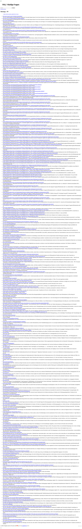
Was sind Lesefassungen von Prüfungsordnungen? (12, 521)
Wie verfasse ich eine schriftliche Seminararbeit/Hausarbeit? (14, 309)
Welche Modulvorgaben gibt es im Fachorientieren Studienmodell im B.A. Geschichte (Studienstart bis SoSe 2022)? (25, 124)
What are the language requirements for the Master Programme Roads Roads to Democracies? (20, 286)
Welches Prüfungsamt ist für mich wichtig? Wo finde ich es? (14, 234)
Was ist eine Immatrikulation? (8, 386)
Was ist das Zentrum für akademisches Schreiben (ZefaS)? (14, 519)
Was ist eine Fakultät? (7, 383)
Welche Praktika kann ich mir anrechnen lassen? (12, 58)
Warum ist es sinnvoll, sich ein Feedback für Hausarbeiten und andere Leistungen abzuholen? (20, 426)
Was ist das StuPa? (6, 354)
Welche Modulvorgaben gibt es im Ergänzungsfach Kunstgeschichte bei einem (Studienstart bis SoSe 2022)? (23, 179)
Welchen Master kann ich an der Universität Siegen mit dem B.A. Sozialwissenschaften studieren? (21, 485)
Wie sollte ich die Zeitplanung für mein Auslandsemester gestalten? (15, 65)
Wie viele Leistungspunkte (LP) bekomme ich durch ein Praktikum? (16, 60)
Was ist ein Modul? (6, 370)
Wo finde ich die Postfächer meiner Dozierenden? (12, 436)
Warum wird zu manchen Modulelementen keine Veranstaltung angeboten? (17, 54)
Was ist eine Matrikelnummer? (8, 367)
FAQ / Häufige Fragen (10, 5)
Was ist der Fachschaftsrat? (8, 361)
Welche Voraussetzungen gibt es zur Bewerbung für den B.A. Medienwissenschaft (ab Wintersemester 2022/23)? (24, 30)
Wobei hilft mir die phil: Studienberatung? (11, 494)
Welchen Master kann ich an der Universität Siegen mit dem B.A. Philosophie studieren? (19, 482)
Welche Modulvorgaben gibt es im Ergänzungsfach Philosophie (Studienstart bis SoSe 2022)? (20, 185)
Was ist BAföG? (6, 363)
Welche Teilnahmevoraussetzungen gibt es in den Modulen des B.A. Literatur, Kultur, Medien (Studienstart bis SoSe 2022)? (26, 169)
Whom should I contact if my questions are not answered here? (15, 291)
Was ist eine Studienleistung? (8, 20)
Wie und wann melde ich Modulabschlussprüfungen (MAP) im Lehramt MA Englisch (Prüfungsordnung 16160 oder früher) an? (27, 506)
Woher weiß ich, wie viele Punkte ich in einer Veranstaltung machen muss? (17, 67)
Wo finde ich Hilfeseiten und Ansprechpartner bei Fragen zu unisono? (16, 450)
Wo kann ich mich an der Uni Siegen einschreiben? (12, 16)
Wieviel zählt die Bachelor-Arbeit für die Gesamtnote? (13, 72)
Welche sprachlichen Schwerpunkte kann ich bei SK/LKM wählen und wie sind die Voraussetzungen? (22, 42)
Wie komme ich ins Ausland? (8, 415)
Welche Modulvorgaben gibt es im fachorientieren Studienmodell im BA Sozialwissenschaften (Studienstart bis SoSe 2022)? (26, 111)
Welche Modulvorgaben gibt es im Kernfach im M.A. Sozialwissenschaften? (17, 260)
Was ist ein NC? (6, 372)
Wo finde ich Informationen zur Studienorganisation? (13, 501)
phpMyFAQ (24, 525)
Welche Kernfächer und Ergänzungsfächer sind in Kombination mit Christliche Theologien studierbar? (22, 84)
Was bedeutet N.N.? (7, 422)
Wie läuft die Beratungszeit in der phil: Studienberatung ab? (14, 510)
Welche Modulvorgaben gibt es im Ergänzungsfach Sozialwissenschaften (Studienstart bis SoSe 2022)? (22, 188)
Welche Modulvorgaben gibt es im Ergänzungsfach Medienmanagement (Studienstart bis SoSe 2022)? (22, 175)
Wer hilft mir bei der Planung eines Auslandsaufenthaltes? (14, 250)
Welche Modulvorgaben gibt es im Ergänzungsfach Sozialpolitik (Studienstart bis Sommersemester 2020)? (23, 194)
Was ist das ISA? (6, 419)
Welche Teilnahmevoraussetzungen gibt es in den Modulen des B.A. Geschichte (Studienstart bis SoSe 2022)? (24, 211)
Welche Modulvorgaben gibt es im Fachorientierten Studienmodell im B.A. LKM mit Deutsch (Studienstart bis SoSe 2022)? (26, 140)
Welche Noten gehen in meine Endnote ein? (11, 70)
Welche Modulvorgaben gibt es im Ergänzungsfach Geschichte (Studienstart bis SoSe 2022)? (20, 268)
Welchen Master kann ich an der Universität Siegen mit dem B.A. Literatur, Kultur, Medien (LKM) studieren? (23, 479)
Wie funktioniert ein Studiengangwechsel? (11, 231)
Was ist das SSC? (6, 334)
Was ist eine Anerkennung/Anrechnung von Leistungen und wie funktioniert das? (18, 417)
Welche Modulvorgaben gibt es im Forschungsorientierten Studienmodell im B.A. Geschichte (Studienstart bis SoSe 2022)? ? (26, 121)
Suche (13, 7)
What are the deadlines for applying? (10, 278)
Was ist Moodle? (6, 340)
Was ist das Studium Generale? (9, 49)
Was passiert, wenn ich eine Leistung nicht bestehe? (12, 305)
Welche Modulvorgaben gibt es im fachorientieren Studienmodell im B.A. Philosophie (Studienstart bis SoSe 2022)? (25, 131)
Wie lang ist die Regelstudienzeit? (9, 223)
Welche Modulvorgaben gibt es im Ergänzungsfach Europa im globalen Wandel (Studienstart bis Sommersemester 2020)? (26, 192)
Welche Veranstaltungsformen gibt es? (10, 408)
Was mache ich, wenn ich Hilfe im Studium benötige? (13, 492)
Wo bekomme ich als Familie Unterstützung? (11, 394)
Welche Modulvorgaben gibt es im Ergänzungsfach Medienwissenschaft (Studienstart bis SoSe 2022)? (22, 173)
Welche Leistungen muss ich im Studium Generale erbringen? (14, 115)
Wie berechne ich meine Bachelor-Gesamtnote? (12, 74)
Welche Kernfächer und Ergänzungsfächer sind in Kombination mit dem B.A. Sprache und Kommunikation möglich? (25, 93)
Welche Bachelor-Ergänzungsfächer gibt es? (11, 39)
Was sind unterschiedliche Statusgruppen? (11, 429)
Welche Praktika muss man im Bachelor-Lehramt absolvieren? (14, 218)
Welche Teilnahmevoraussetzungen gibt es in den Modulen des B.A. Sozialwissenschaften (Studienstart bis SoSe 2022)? (25, 209)
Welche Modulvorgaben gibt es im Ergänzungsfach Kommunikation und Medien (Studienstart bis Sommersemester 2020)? (26, 197)
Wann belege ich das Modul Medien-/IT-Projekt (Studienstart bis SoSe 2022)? (17, 461)
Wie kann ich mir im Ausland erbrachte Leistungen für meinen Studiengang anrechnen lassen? (20, 254)
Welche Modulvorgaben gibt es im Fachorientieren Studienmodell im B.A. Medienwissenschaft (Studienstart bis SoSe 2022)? (26, 102)
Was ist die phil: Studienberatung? (9, 455)
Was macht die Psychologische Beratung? (11, 388)
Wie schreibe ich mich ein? (8, 45)
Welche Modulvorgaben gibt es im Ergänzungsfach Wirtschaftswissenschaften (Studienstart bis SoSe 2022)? (23, 182)
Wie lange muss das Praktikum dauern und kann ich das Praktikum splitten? (17, 330)
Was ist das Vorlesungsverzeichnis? (9, 378)
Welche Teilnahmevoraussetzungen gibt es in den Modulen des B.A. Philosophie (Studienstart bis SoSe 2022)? (24, 213)
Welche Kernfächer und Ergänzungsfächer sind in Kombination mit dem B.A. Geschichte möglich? (22, 86)
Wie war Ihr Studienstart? (7, 504)
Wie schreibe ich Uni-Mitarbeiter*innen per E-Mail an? (13, 328)
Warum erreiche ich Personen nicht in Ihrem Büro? (12, 432)
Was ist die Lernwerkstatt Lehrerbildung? (10, 403)
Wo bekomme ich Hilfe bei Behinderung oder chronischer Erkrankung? (16, 391)
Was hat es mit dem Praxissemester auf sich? (11, 238)
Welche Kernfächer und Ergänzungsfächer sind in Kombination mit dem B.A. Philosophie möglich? (22, 89)
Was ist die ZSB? (6, 400)
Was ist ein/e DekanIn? (7, 356)
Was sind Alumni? (6, 347)
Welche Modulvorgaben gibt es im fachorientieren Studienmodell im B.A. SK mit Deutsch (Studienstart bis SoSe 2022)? (26, 157)
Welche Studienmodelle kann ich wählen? (11, 33)
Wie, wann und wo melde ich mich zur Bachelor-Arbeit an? (14, 77)
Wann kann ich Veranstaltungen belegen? (10, 318)
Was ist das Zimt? (6, 245)
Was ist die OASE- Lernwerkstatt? (9, 405)
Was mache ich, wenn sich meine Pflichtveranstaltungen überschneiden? (16, 497)
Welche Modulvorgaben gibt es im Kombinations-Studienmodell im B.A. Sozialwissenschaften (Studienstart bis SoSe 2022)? (26, 105)
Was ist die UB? (6, 380)
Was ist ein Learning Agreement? (9, 315)
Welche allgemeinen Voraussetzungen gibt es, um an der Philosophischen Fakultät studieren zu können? (22, 27)
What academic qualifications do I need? (10, 284)
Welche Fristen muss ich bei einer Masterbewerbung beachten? (15, 293)
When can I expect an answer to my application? (12, 288)
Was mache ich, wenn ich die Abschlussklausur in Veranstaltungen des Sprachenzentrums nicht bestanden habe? (24, 442)
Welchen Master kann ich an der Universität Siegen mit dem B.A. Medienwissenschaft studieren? (21, 472)
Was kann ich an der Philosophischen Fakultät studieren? (13, 18)
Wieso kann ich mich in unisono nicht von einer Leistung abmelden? (16, 508)
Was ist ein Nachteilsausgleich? (9, 336)
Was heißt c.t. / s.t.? (6, 345)
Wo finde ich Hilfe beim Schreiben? (9, 516)
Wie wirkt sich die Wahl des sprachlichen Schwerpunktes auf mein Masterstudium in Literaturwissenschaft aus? (24, 256)
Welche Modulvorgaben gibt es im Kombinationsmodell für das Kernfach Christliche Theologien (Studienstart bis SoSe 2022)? (27, 79)
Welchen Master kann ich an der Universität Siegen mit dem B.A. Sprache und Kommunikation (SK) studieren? (24, 488)
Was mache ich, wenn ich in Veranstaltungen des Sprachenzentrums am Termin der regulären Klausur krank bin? (24, 444)
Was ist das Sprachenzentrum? (8, 242)
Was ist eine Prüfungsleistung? (8, 23)
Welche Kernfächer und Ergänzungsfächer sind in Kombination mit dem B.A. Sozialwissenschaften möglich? (23, 91)
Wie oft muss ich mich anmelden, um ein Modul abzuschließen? (15, 299)
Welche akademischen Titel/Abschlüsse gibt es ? (12, 411)
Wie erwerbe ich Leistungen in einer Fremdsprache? (13, 274)
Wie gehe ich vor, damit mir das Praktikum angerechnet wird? (14, 62)
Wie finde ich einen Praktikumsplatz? (10, 56)
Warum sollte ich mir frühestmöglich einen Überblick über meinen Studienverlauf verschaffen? (21, 438)
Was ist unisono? (6, 447)
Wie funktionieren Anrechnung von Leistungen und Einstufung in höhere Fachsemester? (19, 229)
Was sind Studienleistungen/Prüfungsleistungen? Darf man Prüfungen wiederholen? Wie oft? (20, 221)
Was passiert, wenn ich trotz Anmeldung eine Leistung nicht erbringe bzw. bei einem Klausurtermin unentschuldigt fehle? (26, 303)
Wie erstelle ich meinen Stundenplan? (10, 47)
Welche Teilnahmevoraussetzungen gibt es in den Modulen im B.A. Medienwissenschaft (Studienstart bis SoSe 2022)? (25, 165)
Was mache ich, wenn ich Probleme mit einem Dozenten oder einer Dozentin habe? (18, 499)
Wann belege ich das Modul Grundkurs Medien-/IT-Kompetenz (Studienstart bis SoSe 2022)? (20, 216)
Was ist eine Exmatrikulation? (8, 343)
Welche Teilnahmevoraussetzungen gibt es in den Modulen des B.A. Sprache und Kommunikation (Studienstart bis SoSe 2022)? (27, 171)
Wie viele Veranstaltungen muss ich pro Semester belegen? (14, 263)
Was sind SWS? (6, 332)
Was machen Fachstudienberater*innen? (10, 458)
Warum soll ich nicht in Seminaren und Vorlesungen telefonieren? (15, 434)
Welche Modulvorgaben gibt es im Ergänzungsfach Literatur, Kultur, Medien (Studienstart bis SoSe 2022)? (23, 200)
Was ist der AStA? (6, 350)
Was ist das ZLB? (6, 397)
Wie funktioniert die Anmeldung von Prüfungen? (12, 236)
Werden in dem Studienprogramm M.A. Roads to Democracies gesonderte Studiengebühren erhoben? (22, 470)
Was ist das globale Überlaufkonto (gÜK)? (11, 453)
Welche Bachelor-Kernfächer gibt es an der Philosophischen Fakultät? (16, 36)
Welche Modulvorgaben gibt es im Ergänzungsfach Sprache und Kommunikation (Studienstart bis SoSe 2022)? (24, 271)
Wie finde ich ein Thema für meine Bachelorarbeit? (12, 307)
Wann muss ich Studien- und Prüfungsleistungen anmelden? (14, 321)
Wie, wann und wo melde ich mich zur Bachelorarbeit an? (14, 227)
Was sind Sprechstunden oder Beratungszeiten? (12, 424)
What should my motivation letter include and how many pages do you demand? (18, 282)
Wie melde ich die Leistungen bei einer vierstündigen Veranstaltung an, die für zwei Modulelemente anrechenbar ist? (25, 311)
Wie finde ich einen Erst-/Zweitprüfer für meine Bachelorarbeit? (15, 266)
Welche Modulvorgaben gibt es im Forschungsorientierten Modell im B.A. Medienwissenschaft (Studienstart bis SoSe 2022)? (26, 98)
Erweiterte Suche (3, 9)
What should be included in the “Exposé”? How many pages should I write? (17, 280)
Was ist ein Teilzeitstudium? (8, 374)
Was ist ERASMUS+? (7, 358)
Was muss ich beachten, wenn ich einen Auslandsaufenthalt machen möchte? (17, 258)
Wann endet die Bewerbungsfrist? (9, 296)
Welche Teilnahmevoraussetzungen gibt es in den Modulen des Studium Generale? (18, 167)
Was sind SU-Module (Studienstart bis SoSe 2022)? (12, 324)
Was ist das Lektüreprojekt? (8, 207)
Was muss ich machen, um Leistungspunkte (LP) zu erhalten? (14, 52)
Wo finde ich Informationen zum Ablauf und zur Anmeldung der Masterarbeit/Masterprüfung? (20, 247)
